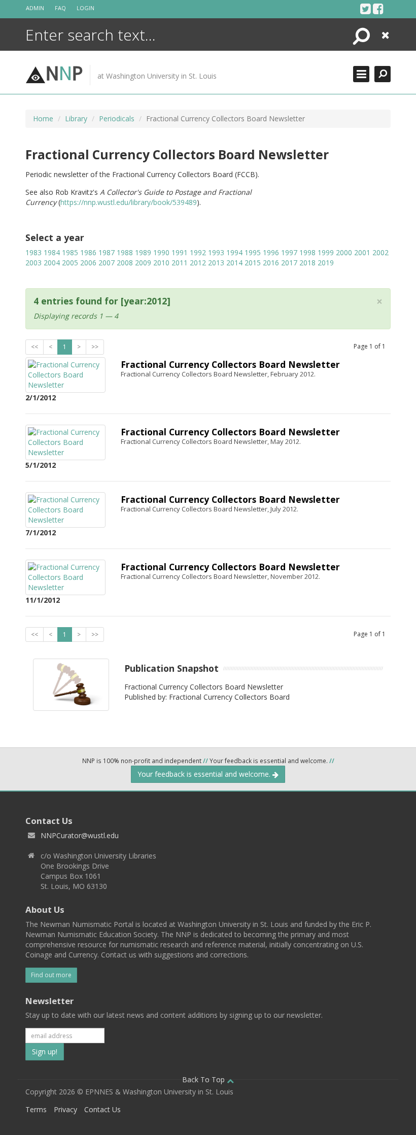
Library (76, 118)
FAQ (60, 8)
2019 (326, 262)
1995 (253, 252)
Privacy (65, 1109)
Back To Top (204, 1079)
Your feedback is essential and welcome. (204, 774)
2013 (216, 262)
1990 (161, 252)
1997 (289, 252)
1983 (33, 252)
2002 (380, 252)
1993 (216, 252)
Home (43, 118)
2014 (234, 262)
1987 (106, 252)
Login (85, 8)
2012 (198, 262)
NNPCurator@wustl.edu (80, 835)
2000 (344, 252)
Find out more (51, 975)
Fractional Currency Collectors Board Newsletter (230, 364)
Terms (36, 1109)
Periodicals (116, 118)
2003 (33, 262)
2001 (362, 252)
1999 (326, 252)
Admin (35, 8)
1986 (88, 252)
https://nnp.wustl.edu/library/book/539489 (128, 202)
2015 (253, 262)
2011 (179, 262)
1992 (198, 252)
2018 (307, 262)
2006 (88, 262)
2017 (289, 262)
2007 (106, 262)
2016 (271, 262)
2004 (52, 262)
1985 (70, 252)
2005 (70, 262)
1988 (125, 252)
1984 (52, 252)
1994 (234, 252)
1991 (179, 252)
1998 (307, 252)
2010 (161, 262)
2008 (125, 262)
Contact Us (102, 1109)
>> (94, 346)
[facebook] (378, 9)
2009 (143, 262)
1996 (271, 252)
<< (34, 346)
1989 (143, 252)
